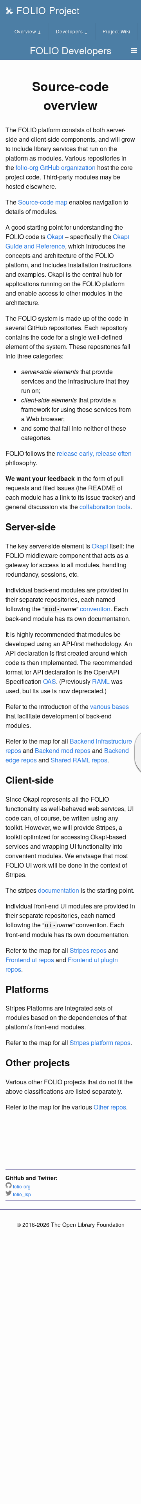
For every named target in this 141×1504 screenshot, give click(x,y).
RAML (101, 681)
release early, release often (94, 453)
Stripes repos (88, 950)
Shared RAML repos (79, 759)
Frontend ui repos (29, 959)
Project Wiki (116, 31)
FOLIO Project (46, 10)
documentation (58, 890)
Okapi (55, 236)
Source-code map (42, 202)
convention (95, 608)
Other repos (110, 1106)
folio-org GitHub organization (56, 167)
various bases (109, 706)
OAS (49, 681)
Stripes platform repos (100, 1042)
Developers (72, 31)
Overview (28, 31)
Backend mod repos (62, 750)
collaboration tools (105, 506)
